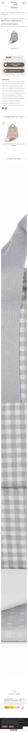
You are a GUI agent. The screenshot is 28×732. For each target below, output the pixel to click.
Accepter (4, 726)
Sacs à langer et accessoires (13, 12)
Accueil (3, 12)
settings (17, 723)
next (21, 37)
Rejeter (11, 726)
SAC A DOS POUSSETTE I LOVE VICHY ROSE (14, 144)
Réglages (18, 726)
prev (7, 37)
